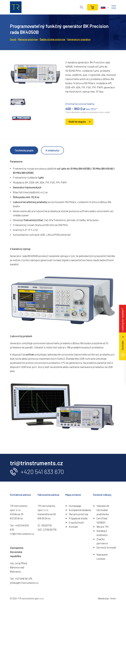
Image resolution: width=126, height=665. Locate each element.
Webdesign (103, 598)
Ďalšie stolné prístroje (52, 39)
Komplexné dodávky (80, 509)
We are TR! (102, 526)
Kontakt (73, 526)
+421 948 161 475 (23, 578)
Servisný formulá (105, 547)
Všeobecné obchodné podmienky (102, 510)
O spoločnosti (76, 522)
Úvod (13, 39)
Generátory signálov (79, 39)
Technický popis (24, 150)
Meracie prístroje (28, 39)
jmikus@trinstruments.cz (24, 582)
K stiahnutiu (52, 150)
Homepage (75, 505)
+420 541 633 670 (42, 471)
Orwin (113, 598)
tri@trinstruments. (21, 533)
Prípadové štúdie (78, 518)
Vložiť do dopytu (77, 121)
